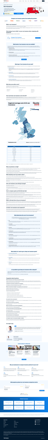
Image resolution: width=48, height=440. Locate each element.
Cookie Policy (15, 423)
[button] (7, 351)
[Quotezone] (6, 1)
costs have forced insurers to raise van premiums (28, 169)
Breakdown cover (8, 89)
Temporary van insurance (25, 300)
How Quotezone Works (6, 424)
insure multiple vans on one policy (29, 69)
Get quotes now (23, 59)
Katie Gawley (17, 336)
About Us (4, 423)
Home (4, 2)
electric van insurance (35, 211)
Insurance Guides (15, 424)
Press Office (5, 422)
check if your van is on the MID (34, 202)
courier (24, 26)
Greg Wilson (11, 339)
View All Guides (24, 359)
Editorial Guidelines (20, 339)
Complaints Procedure (16, 422)
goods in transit (16, 307)
